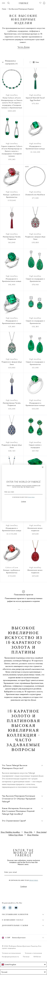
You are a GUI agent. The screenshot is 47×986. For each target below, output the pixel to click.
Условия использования (11, 953)
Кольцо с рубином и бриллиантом (11, 195)
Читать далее (24, 47)
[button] (44, 3)
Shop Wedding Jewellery (10, 832)
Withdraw (37, 956)
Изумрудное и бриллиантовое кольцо (35, 147)
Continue (23, 886)
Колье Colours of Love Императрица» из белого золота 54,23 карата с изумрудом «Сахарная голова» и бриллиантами (11, 103)
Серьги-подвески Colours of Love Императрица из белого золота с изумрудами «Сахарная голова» (11, 151)
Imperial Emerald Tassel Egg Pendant (35, 99)
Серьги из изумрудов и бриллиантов (35, 280)
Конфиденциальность (10, 956)
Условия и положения (33, 953)
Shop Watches (33, 835)
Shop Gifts (28, 832)
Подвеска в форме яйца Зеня (35, 238)
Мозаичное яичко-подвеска (35, 529)
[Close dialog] (42, 467)
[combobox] (23, 964)
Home (4, 9)
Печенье (26, 956)
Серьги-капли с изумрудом (35, 446)
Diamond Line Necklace (35, 194)
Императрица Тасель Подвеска (12, 238)
